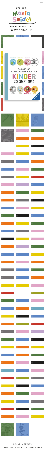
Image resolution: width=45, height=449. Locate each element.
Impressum (36, 447)
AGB (6, 447)
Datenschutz (18, 447)
